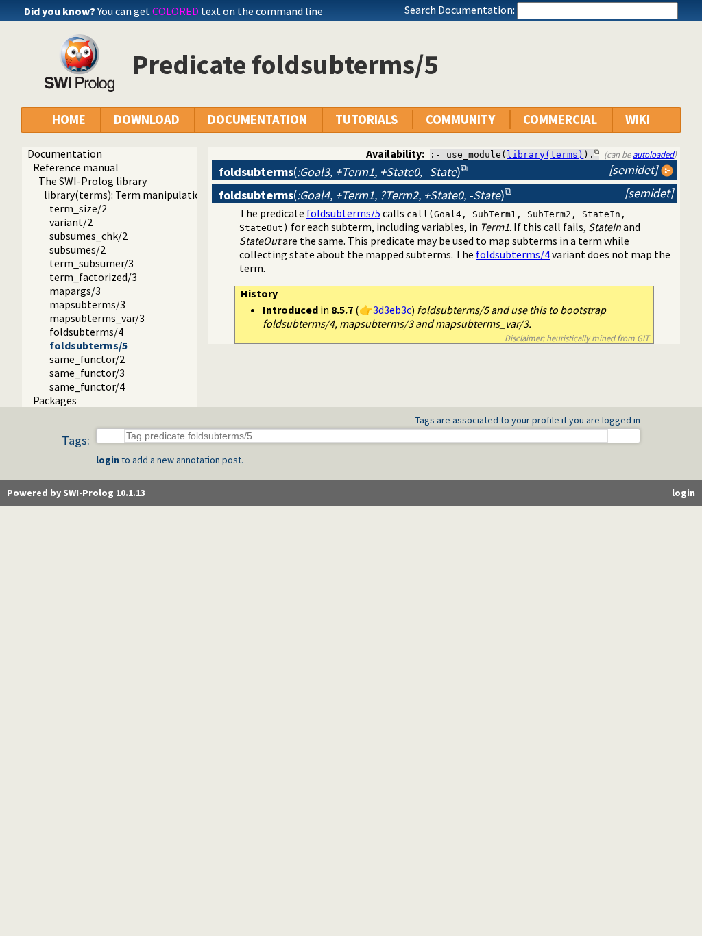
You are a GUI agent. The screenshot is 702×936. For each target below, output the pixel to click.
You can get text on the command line (210, 11)
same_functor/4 (87, 386)
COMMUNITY (460, 119)
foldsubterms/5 (88, 345)
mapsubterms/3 (87, 304)
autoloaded (653, 154)
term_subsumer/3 (91, 263)
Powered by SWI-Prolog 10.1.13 (76, 493)
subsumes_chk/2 (88, 236)
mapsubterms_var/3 (97, 318)
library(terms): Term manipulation (125, 194)
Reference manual (76, 167)
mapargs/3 (75, 290)
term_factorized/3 (93, 277)
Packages (55, 400)
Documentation (64, 153)
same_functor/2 (87, 359)
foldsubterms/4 (86, 331)
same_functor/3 (87, 373)
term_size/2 (78, 208)
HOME (69, 119)
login (107, 460)
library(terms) (545, 154)
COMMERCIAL (560, 119)
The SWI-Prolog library (92, 181)
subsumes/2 (77, 249)
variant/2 (71, 222)
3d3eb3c (392, 310)
